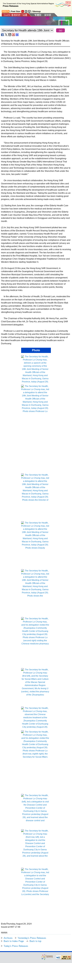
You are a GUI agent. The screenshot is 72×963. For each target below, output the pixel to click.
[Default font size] (22, 11)
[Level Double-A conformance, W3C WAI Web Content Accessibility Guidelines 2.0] (63, 957)
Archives (8, 938)
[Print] (17, 34)
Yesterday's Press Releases (32, 938)
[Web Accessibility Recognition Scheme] (47, 957)
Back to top (35, 941)
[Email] (10, 34)
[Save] (13, 34)
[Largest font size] (29, 11)
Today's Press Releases (16, 946)
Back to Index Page (14, 941)
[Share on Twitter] (6, 34)
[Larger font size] (26, 11)
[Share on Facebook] (2, 34)
